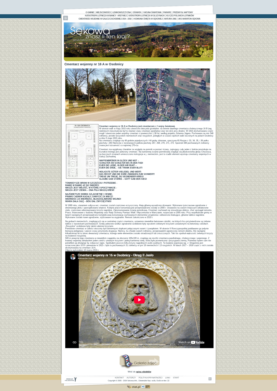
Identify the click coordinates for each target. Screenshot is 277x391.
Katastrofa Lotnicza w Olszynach (146, 15)
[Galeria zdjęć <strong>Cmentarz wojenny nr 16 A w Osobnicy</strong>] (139, 368)
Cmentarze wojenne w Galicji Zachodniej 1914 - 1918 (105, 19)
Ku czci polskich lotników (180, 15)
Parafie (167, 12)
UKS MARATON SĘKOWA (189, 19)
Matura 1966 (170, 19)
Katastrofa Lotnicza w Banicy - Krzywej (106, 15)
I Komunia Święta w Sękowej (148, 19)
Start (176, 378)
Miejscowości (103, 12)
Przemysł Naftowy (183, 12)
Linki (167, 378)
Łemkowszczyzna (122, 12)
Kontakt (119, 378)
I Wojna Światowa (152, 12)
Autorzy (131, 378)
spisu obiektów (143, 372)
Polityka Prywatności (150, 378)
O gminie (90, 12)
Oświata (137, 12)
